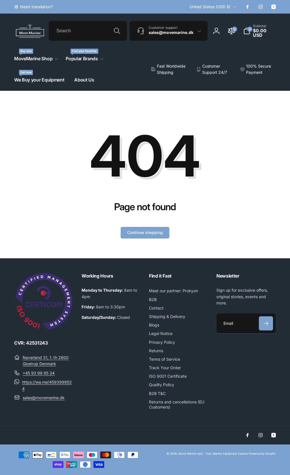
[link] (33, 7)
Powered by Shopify (262, 453)
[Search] (117, 30)
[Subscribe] (266, 323)
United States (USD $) (210, 6)
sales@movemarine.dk (44, 397)
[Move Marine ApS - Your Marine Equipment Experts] (44, 328)
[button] (259, 30)
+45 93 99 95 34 (39, 373)
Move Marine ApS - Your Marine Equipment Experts (213, 453)
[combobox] (88, 31)
